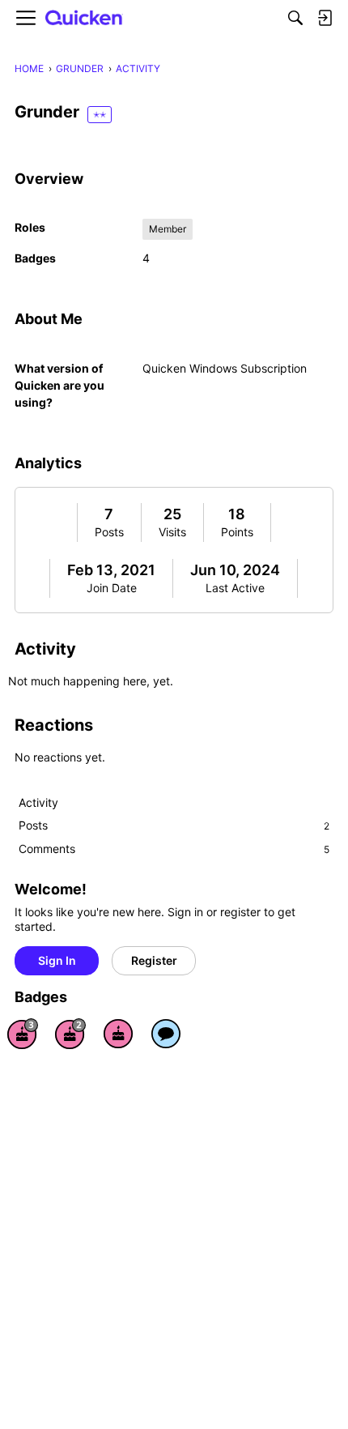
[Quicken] (84, 18)
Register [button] (154, 960)
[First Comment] (166, 1033)
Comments (174, 848)
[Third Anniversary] (22, 1033)
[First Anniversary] (118, 1033)
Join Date (112, 588)
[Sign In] (324, 18)
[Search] (295, 18)
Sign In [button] (57, 960)
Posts (109, 532)
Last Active (235, 588)
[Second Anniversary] (70, 1033)
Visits (172, 532)
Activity (38, 802)
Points (237, 532)
